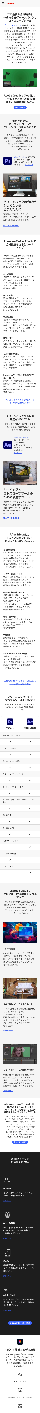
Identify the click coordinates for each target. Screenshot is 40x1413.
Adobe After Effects (21, 437)
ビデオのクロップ (20, 1381)
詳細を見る (8, 1030)
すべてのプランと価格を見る (20, 1323)
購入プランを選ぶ (11, 225)
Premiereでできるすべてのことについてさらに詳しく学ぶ (20, 401)
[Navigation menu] (3, 3)
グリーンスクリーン (12, 25)
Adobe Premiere (20, 157)
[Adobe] (10, 3)
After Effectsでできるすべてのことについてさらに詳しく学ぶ (20, 682)
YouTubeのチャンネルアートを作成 (20, 1397)
